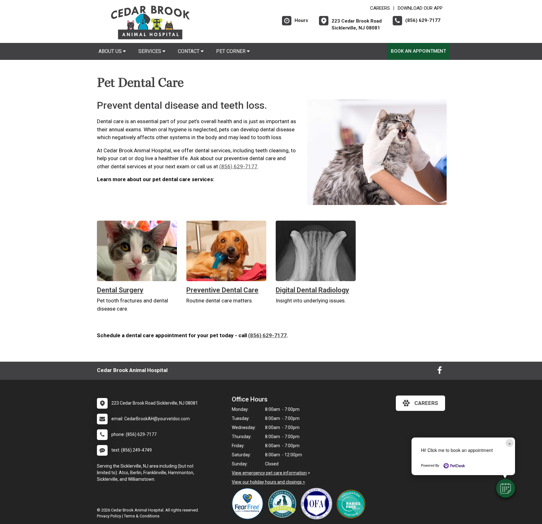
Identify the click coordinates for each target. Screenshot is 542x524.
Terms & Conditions (141, 516)
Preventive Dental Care (222, 290)
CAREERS (380, 8)
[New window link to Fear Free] (249, 503)
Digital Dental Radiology (312, 290)
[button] (505, 488)
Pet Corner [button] (231, 51)
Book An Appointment (418, 51)
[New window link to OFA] (318, 503)
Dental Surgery (120, 290)
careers (426, 403)
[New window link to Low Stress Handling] (283, 503)
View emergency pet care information (269, 472)
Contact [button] (189, 51)
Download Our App (420, 8)
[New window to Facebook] (439, 371)
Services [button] (150, 51)
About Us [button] (110, 51)
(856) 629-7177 (238, 166)
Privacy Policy (109, 516)
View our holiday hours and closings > (268, 482)
